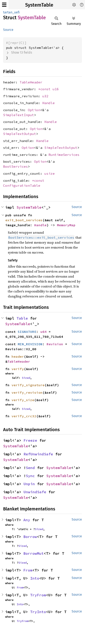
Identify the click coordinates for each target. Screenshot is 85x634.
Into (34, 578)
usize (49, 173)
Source (8, 30)
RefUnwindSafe (38, 454)
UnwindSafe (35, 492)
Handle (48, 103)
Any (26, 519)
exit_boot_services (23, 220)
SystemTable (39, 5)
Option (34, 110)
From (27, 570)
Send (30, 467)
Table (22, 318)
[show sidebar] (4, 4)
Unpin (29, 483)
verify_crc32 (24, 416)
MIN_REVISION (30, 344)
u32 (45, 96)
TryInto (38, 611)
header (18, 356)
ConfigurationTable (21, 185)
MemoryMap (66, 225)
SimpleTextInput (18, 115)
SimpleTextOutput (19, 134)
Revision (55, 344)
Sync (30, 475)
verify (18, 369)
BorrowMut (33, 553)
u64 (43, 332)
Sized (26, 378)
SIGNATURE (27, 332)
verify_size (23, 400)
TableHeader (31, 82)
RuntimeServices (63, 155)
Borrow (30, 536)
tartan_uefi (11, 12)
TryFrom (38, 595)
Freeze (30, 440)
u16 (56, 89)
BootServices (15, 166)
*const (45, 89)
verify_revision (27, 392)
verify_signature (28, 385)
